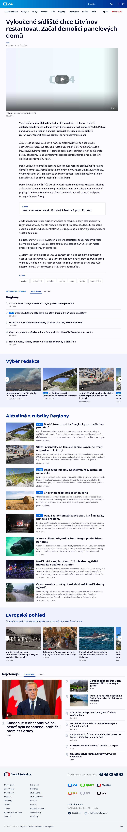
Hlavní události (11, 11)
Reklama (34, 788)
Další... (94, 11)
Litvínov (62, 281)
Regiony (61, 11)
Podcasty (8, 800)
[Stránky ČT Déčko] (72, 793)
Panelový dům (96, 281)
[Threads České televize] (121, 774)
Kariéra (33, 804)
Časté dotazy (35, 812)
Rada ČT (33, 800)
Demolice (50, 281)
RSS (121, 826)
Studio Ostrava (36, 796)
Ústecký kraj (37, 281)
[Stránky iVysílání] (104, 785)
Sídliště (82, 281)
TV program (9, 785)
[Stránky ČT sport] (87, 785)
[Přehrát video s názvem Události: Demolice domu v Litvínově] (62, 79)
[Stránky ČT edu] (101, 793)
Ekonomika (74, 11)
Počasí (85, 11)
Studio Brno (35, 792)
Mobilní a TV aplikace (13, 812)
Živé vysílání (9, 788)
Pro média (34, 785)
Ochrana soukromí (35, 826)
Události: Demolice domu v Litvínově (19, 113)
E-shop (7, 808)
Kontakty (34, 816)
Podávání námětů (37, 808)
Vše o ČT (7, 816)
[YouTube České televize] (111, 774)
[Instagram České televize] (101, 774)
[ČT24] (8, 3)
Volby (34, 11)
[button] (62, 79)
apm (7, 43)
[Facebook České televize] (106, 774)
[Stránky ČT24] (72, 785)
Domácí (44, 11)
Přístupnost (49, 826)
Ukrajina (25, 11)
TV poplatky (9, 792)
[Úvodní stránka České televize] (18, 774)
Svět (53, 11)
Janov (72, 281)
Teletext (7, 796)
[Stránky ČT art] (85, 793)
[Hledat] (112, 4)
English (22, 826)
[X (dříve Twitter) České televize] (116, 774)
